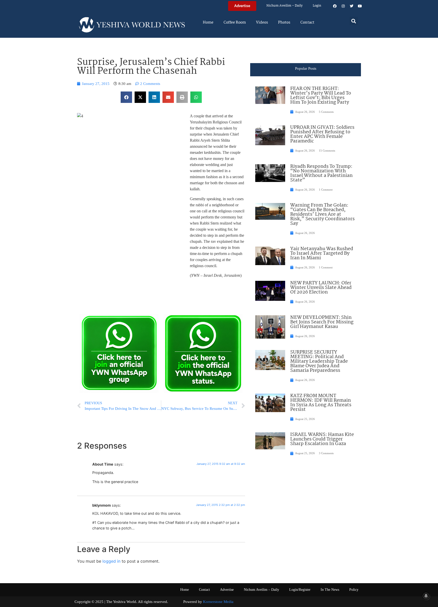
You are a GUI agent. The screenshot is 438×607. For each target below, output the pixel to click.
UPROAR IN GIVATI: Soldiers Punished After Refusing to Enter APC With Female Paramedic (322, 134)
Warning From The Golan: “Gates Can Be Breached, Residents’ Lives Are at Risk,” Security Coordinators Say (322, 214)
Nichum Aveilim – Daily (284, 5)
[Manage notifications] (426, 596)
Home (208, 23)
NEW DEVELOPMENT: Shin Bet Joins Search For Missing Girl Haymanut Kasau (322, 322)
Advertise (227, 590)
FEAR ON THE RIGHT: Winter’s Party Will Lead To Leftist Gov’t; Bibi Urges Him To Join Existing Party (320, 95)
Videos (262, 23)
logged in (111, 561)
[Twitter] (351, 6)
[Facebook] (334, 6)
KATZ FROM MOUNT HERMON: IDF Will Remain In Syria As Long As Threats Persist (320, 402)
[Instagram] (343, 6)
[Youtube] (359, 6)
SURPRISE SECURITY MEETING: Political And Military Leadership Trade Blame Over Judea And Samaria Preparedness (319, 361)
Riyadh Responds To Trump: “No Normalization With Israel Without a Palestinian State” (321, 173)
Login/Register (300, 590)
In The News (330, 590)
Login (317, 5)
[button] (354, 21)
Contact (307, 23)
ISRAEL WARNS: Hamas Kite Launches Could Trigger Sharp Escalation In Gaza (322, 439)
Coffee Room (235, 23)
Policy (353, 590)
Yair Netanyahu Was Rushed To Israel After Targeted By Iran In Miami (321, 253)
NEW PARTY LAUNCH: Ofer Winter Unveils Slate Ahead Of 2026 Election (321, 287)
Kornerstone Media (218, 602)
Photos (284, 23)
